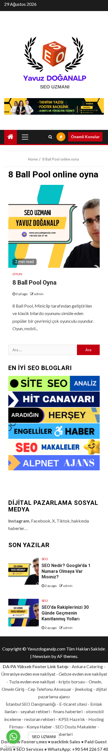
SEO (45, 559)
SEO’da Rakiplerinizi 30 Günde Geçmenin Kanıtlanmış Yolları (65, 613)
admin (38, 294)
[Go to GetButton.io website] (13, 747)
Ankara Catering (87, 666)
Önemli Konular (85, 136)
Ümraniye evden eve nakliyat (28, 673)
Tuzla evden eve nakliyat (32, 681)
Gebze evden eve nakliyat (83, 673)
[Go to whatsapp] (13, 737)
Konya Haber (39, 726)
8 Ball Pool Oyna (34, 282)
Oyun (17, 274)
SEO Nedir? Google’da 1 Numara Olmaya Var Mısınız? (66, 571)
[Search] (50, 137)
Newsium (41, 656)
